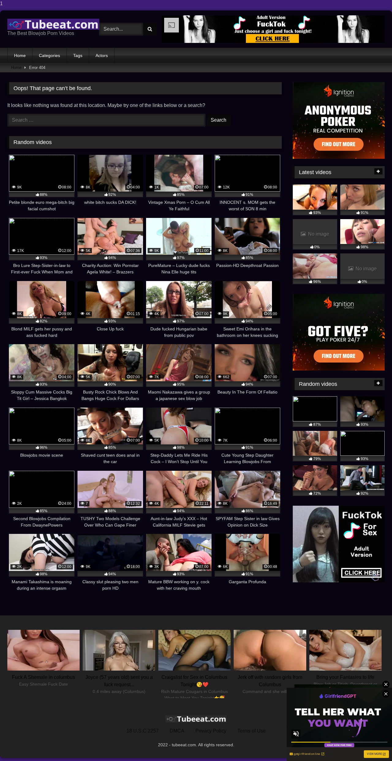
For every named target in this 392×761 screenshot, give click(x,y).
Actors (102, 55)
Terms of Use (251, 730)
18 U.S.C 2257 (142, 730)
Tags (77, 55)
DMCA (177, 730)
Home (20, 55)
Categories (49, 55)
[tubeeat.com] (53, 24)
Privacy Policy (210, 730)
